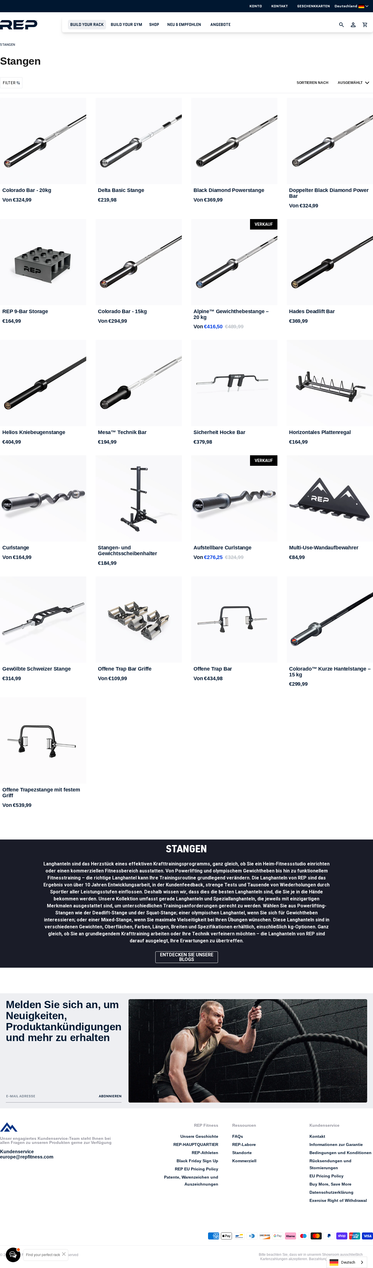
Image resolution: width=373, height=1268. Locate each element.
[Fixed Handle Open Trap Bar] (43, 740)
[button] (87, 24)
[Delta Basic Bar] (139, 141)
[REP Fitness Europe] (31, 24)
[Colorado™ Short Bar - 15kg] (330, 619)
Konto (255, 6)
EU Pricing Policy (326, 1176)
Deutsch (348, 1262)
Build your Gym (126, 24)
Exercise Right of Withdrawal (338, 1200)
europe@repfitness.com (26, 1156)
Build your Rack (87, 24)
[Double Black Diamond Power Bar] (330, 141)
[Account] (353, 24)
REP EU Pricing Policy (196, 1169)
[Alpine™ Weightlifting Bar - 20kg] (234, 262)
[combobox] (346, 1262)
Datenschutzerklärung (331, 1192)
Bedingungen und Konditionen (340, 1152)
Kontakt (279, 6)
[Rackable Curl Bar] (234, 501)
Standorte (242, 1152)
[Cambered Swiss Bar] (43, 619)
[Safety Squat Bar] (234, 383)
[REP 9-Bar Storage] (43, 262)
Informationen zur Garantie (336, 1144)
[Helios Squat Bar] (43, 383)
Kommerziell (244, 1160)
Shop (154, 24)
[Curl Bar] (43, 501)
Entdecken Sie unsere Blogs (186, 957)
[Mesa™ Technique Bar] (139, 383)
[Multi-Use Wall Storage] (330, 498)
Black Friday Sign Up (197, 1160)
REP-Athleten (205, 1152)
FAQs (237, 1136)
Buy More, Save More (330, 1184)
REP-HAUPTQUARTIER (195, 1144)
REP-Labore (244, 1144)
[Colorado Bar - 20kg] (43, 141)
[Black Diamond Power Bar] (234, 141)
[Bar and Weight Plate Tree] (139, 498)
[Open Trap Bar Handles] (139, 619)
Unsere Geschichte (199, 1136)
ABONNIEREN (110, 1096)
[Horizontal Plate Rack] (330, 383)
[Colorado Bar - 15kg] (139, 262)
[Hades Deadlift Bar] (330, 262)
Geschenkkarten (313, 6)
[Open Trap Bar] (234, 619)
